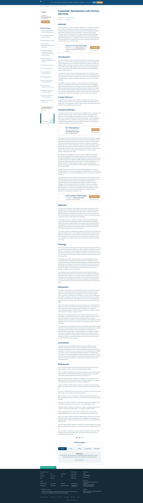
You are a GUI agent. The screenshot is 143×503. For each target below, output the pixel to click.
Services (41, 473)
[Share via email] (79, 437)
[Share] (82, 437)
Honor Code (73, 496)
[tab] (62, 448)
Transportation (71, 17)
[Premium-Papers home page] (45, 2)
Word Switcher (43, 485)
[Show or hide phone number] (52, 2)
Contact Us (52, 477)
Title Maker (63, 483)
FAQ (41, 477)
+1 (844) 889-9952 (86, 475)
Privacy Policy (52, 496)
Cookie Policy (59, 496)
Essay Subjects (73, 473)
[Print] (77, 437)
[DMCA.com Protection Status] (84, 496)
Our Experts (42, 475)
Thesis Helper (52, 485)
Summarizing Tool (74, 483)
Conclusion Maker (43, 483)
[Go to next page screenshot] (53, 125)
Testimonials (63, 473)
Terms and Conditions (44, 496)
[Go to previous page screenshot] (41, 125)
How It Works (52, 475)
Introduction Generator (65, 485)
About (62, 475)
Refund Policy (66, 496)
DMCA (78, 496)
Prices (51, 473)
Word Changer (53, 483)
